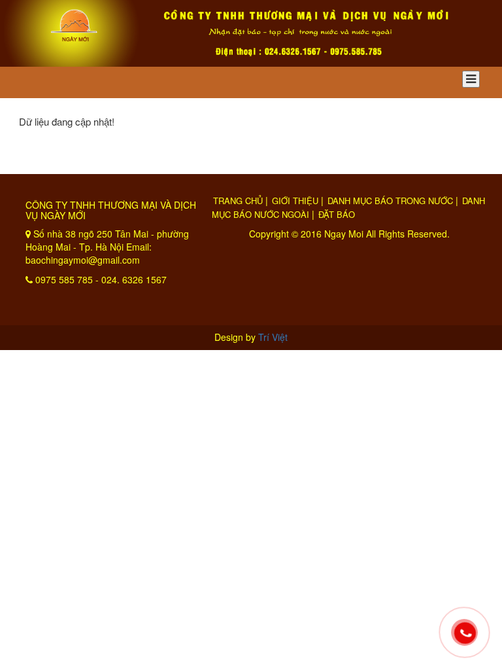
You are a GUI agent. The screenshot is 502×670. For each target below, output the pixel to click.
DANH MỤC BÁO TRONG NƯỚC (390, 200)
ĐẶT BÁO (336, 214)
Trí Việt (273, 337)
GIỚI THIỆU (295, 200)
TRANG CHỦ (238, 200)
